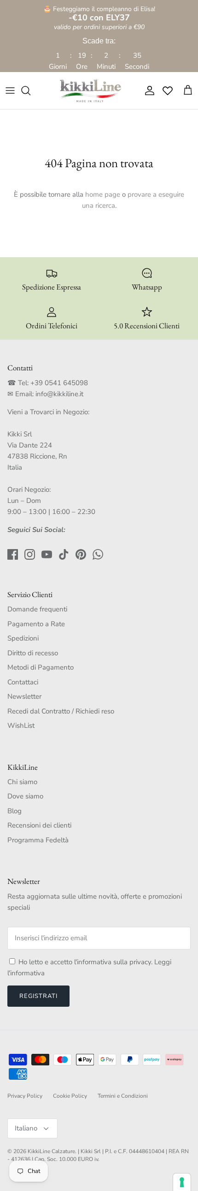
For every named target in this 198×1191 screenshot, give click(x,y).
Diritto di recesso (32, 653)
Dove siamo (25, 796)
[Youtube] (46, 554)
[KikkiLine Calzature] (90, 90)
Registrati (38, 996)
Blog (14, 811)
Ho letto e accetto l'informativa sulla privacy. (86, 962)
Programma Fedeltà (38, 840)
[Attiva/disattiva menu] (10, 90)
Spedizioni (23, 638)
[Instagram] (29, 554)
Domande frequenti (37, 609)
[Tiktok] (63, 554)
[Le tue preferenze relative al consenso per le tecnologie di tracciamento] (182, 1182)
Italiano (26, 1128)
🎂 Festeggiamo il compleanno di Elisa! (99, 14)
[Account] (147, 90)
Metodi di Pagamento (40, 667)
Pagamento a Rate (36, 624)
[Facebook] (12, 554)
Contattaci (22, 682)
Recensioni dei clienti (39, 825)
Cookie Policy (70, 1096)
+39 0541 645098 (59, 382)
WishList (21, 725)
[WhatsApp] (98, 554)
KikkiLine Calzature (51, 1151)
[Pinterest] (81, 554)
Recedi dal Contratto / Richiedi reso (60, 711)
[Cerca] (30, 90)
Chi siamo (22, 781)
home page (102, 194)
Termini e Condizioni (123, 1096)
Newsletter (24, 696)
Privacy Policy (24, 1096)
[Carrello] (188, 90)
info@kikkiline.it (59, 394)
